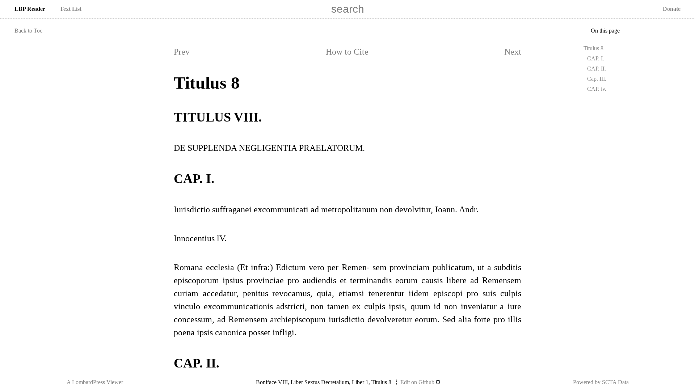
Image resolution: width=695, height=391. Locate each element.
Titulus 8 (593, 48)
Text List (70, 9)
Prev (182, 51)
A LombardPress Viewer (95, 382)
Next (512, 51)
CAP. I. (595, 58)
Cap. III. (596, 79)
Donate (672, 9)
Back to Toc (28, 30)
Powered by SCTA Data (601, 382)
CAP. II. (596, 68)
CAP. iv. (596, 89)
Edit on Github (418, 382)
